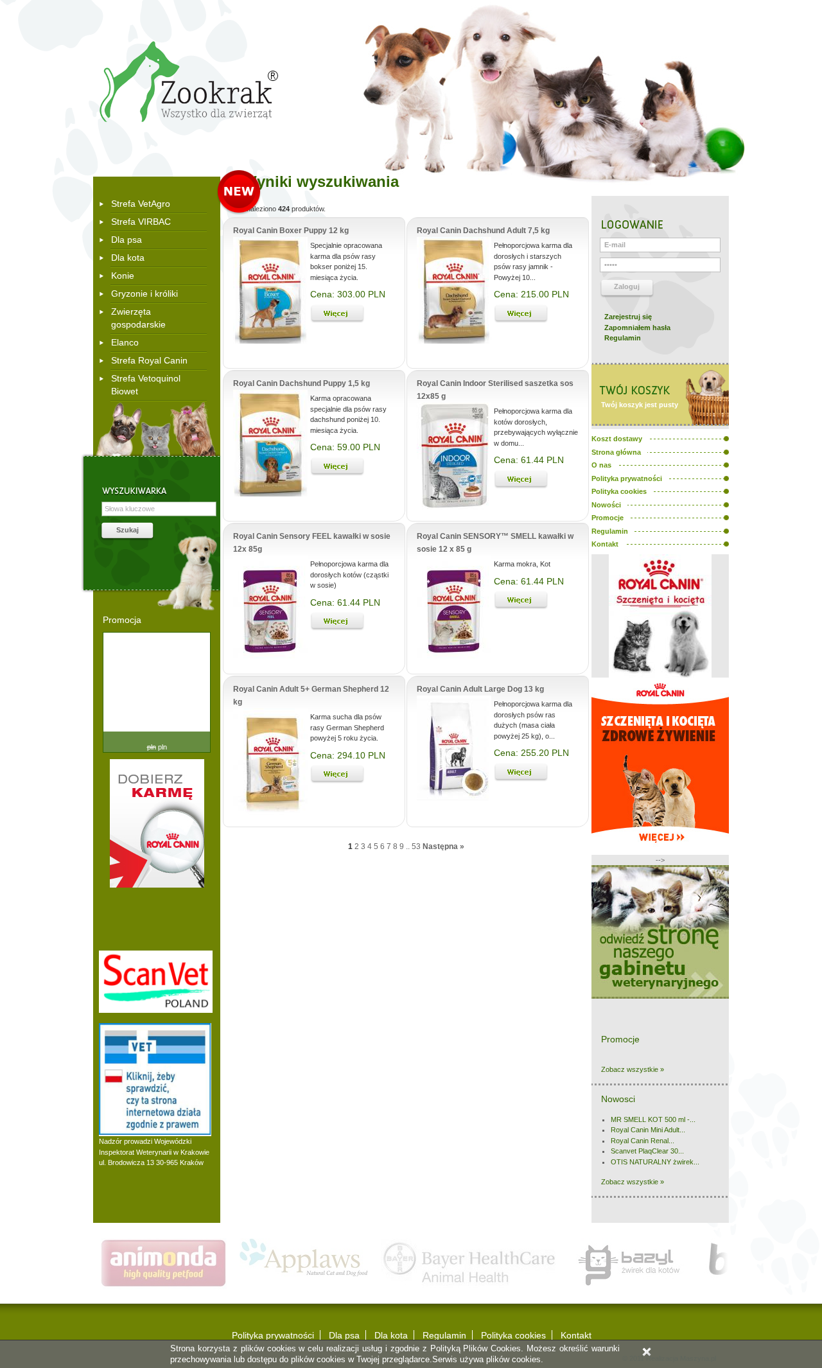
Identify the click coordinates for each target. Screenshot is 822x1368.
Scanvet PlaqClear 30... (647, 1151)
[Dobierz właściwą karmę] (157, 885)
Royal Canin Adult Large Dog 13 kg (480, 689)
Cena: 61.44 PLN (529, 460)
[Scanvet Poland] (156, 1010)
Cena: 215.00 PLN (531, 294)
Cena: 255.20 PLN (531, 753)
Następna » (443, 846)
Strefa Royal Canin (149, 360)
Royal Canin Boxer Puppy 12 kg (291, 230)
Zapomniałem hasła (637, 327)
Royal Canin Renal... (642, 1140)
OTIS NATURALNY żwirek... (655, 1162)
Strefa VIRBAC (141, 221)
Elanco (125, 342)
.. (408, 846)
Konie (122, 275)
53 (416, 846)
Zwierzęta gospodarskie (138, 317)
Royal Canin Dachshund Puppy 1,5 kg (301, 383)
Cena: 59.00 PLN (345, 447)
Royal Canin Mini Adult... (648, 1130)
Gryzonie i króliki (144, 293)
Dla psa (126, 239)
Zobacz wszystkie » (632, 1069)
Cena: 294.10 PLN (347, 755)
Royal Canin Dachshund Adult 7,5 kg (483, 230)
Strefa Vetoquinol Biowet (145, 384)
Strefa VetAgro (140, 203)
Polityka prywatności (273, 1335)
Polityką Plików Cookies (475, 1348)
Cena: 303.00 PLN (347, 294)
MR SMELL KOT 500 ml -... (653, 1119)
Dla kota (127, 257)
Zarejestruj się (628, 316)
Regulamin (622, 338)
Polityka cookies (513, 1335)
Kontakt (576, 1335)
